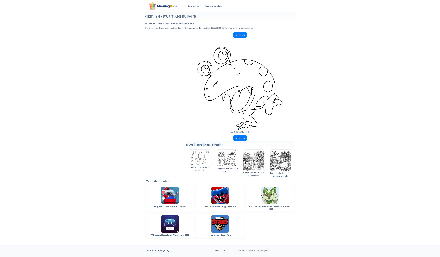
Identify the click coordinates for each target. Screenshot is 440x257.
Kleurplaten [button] (193, 6)
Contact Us (220, 250)
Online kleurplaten (214, 6)
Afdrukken (240, 35)
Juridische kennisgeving (158, 250)
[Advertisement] (164, 65)
